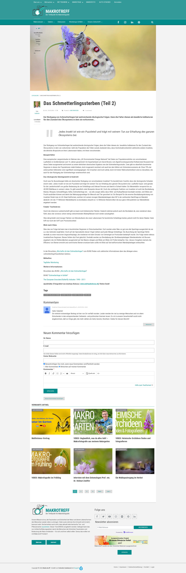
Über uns (36, 2)
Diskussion (61, 22)
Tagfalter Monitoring (51, 262)
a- (36, 28)
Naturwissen (74, 110)
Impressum (122, 567)
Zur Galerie (35, 95)
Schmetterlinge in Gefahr (58, 275)
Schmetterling (66, 295)
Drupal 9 (76, 568)
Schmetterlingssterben (52, 295)
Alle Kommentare (51, 367)
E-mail (45, 346)
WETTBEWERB (61, 2)
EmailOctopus (129, 532)
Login (152, 567)
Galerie (50, 22)
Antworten (149, 324)
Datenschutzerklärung (135, 567)
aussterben (46, 527)
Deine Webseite (49, 356)
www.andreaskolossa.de (89, 284)
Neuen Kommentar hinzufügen (54, 398)
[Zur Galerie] (40, 10)
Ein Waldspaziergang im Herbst (129, 477)
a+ (39, 28)
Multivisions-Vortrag (41, 438)
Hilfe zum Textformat (143, 385)
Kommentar (48, 369)
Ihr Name (47, 338)
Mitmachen (47, 2)
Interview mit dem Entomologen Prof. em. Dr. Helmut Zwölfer (92, 479)
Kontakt (53, 542)
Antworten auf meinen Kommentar (73, 367)
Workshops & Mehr (76, 22)
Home (116, 567)
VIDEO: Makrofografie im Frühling (46, 477)
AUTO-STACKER (104, 2)
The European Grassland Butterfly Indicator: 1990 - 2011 (64, 280)
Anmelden (117, 2)
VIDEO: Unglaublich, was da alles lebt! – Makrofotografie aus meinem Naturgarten (92, 440)
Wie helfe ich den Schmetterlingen (69, 251)
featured (87, 295)
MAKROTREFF (58, 11)
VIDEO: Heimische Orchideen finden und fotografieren (133, 440)
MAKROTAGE (75, 2)
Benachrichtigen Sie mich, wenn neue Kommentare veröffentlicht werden (72, 364)
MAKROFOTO (90, 2)
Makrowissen (38, 22)
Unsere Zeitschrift (94, 22)
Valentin (37, 113)
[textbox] (98, 379)
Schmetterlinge (78, 295)
